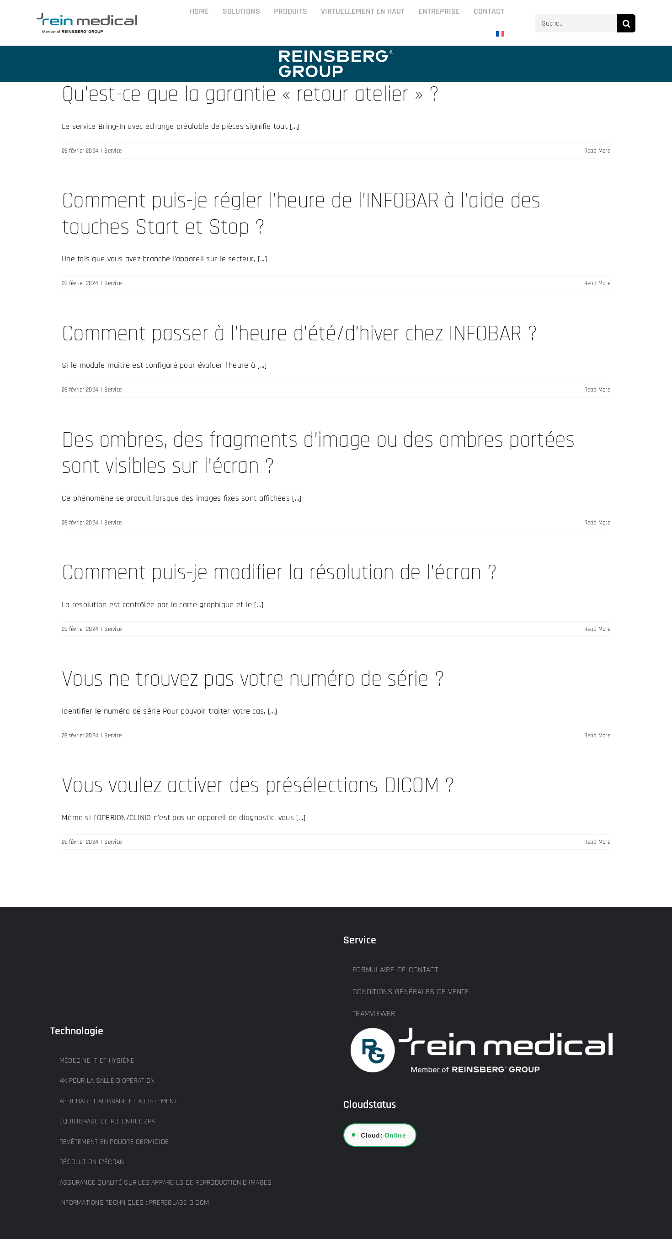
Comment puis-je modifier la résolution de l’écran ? (279, 573)
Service (113, 150)
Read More (597, 150)
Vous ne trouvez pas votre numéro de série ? (253, 679)
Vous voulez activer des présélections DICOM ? (258, 786)
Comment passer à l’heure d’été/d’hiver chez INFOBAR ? (299, 334)
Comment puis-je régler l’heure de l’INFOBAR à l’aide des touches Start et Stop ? (301, 214)
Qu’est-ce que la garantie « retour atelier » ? (250, 94)
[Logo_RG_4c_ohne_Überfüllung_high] (87, 16)
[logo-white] (336, 54)
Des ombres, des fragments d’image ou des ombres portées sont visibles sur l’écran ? (318, 453)
